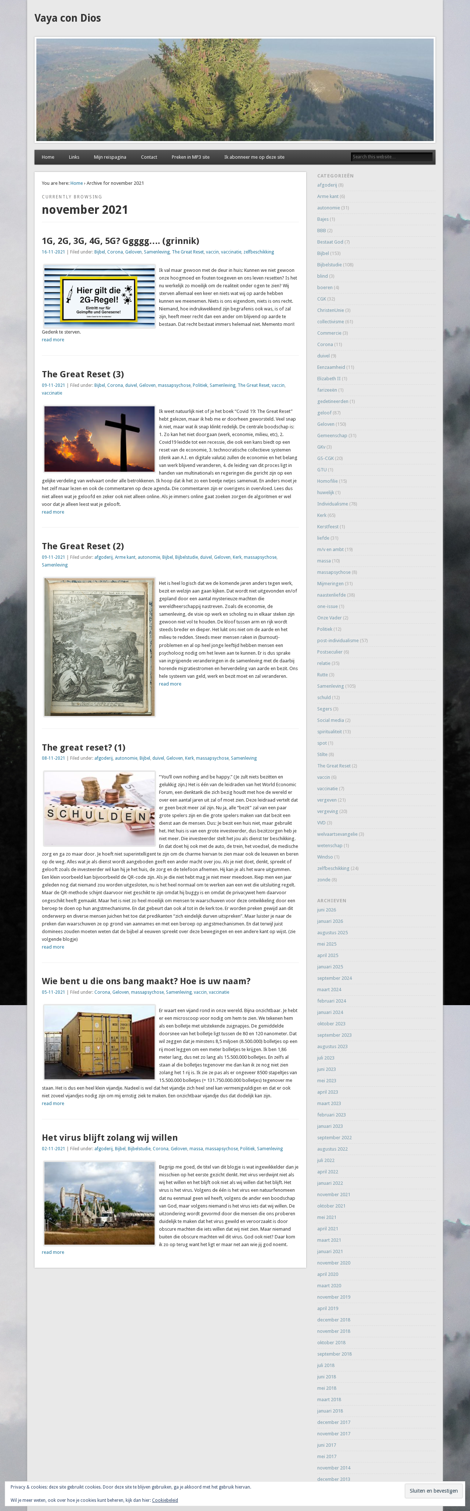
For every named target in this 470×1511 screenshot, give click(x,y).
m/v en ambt (330, 549)
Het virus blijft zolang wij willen (110, 1138)
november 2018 (333, 1331)
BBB (321, 230)
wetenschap (330, 845)
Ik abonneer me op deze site (254, 157)
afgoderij (103, 557)
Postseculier (330, 652)
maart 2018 (329, 1399)
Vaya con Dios (68, 18)
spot (322, 743)
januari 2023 (330, 1126)
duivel (131, 385)
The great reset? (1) (84, 747)
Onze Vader (329, 617)
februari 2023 (331, 1115)
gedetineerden (332, 401)
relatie (323, 663)
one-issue (327, 606)
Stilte (322, 754)
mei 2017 (326, 1456)
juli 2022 (326, 1160)
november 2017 (333, 1433)
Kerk (237, 557)
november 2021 (333, 1194)
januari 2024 (330, 1012)
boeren (325, 287)
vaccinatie (231, 252)
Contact (149, 157)
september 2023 (334, 1035)
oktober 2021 (331, 1206)
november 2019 (333, 1297)
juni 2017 (326, 1445)
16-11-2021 (53, 252)
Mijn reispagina (110, 157)
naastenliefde (331, 595)
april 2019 (327, 1308)
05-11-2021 (53, 992)
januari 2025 (330, 966)
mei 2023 (326, 1080)
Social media (330, 720)
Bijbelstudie (186, 557)
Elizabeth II (329, 378)
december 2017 (333, 1422)
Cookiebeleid (165, 1500)
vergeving (327, 811)
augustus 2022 (332, 1149)
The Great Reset (188, 252)
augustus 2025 (332, 932)
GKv (321, 447)
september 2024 (334, 978)
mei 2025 (326, 944)
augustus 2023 (332, 1046)
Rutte (322, 674)
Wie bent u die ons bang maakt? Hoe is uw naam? (146, 981)
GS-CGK (325, 458)
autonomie (149, 557)
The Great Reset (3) (83, 374)
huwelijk (325, 492)
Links (74, 157)
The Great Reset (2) (83, 546)
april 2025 (327, 955)
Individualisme (332, 504)
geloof (324, 412)
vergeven (327, 800)
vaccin (212, 252)
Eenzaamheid (331, 367)
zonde (323, 879)
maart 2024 (329, 989)
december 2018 (333, 1320)
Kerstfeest (328, 526)
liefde (323, 538)
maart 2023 (329, 1103)
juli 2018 (326, 1365)
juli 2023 (326, 1058)
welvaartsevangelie (337, 834)
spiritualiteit (329, 731)
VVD (321, 822)
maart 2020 (329, 1285)
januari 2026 (330, 921)
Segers (324, 709)
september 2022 (334, 1137)
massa (196, 1148)
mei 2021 (326, 1217)
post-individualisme (338, 640)
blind (322, 276)
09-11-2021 (53, 385)
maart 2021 (329, 1240)
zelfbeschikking (258, 252)
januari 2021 (330, 1251)
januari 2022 (330, 1183)
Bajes (323, 219)
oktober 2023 (331, 1023)
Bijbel (99, 252)
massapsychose (174, 385)
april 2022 (327, 1171)
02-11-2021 (53, 1148)
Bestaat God (330, 242)
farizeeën (327, 390)
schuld (324, 697)
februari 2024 (331, 1001)
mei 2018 (326, 1388)
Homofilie (327, 481)
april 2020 (327, 1274)
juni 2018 (326, 1376)
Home (48, 157)
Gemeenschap (332, 435)
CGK (321, 299)
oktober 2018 (331, 1342)
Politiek (200, 385)
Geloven (133, 252)
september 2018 (334, 1354)
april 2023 (327, 1092)
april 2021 (327, 1228)
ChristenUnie (330, 310)
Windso (325, 857)
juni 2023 (326, 1069)
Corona (115, 252)
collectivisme (330, 321)
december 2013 (333, 1479)
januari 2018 (330, 1411)
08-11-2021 (53, 758)
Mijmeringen (330, 583)
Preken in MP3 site (191, 157)
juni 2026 (326, 910)
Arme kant (125, 557)
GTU (322, 469)
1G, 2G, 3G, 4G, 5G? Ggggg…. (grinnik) (120, 241)
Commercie (329, 333)
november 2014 (333, 1468)
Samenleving (157, 252)
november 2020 (333, 1263)
